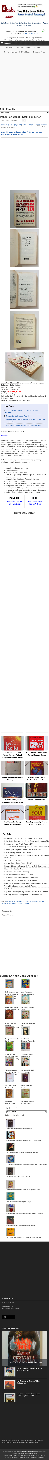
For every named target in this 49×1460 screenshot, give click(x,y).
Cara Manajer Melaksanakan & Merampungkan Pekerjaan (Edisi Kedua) (22, 133)
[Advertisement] (24, 80)
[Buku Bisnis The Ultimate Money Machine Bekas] (36, 743)
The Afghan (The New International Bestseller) (21, 877)
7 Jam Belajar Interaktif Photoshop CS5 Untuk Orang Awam (26, 1164)
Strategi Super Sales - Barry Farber (18, 1176)
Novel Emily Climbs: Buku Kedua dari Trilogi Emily (23, 838)
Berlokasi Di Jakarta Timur (38, 1455)
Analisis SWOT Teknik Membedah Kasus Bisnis (37, 778)
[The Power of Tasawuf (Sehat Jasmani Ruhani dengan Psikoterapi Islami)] (12, 743)
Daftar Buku (10, 48)
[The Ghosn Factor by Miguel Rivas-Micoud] (12, 812)
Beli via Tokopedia (10, 52)
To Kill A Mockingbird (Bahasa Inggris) (19, 1129)
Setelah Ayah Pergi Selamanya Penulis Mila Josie (23, 850)
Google (21, 1457)
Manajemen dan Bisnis (8, 903)
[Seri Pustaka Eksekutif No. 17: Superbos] (12, 768)
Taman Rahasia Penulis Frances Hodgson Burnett (23, 1190)
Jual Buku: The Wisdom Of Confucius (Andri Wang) (23, 1237)
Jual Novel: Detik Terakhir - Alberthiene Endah (22, 1152)
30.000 (8, 124)
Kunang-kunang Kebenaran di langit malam (21, 1226)
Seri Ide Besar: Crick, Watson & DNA (18, 863)
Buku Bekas (14, 124)
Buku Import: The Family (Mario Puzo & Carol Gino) (23, 1141)
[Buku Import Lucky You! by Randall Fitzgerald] (36, 812)
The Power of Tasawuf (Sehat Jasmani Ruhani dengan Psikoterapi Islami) (12, 755)
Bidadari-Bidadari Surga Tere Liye (17, 889)
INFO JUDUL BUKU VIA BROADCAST (30, 48)
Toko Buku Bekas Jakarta (16, 1455)
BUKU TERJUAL (23, 124)
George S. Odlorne (34, 124)
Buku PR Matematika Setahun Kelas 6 (18, 874)
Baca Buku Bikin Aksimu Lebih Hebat (33, 1457)
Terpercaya (27, 1455)
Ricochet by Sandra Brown (14, 869)
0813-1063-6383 (31, 33)
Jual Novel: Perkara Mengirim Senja (18, 1202)
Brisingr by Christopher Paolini (17, 416)
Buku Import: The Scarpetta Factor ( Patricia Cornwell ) (24, 1213)
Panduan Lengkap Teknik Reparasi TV (18, 844)
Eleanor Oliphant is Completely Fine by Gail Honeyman (25, 866)
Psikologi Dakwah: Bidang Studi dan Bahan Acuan (23, 895)
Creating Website (24, 1453)
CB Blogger (33, 1453)
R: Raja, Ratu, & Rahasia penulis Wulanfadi (20, 880)
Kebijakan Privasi (39, 52)
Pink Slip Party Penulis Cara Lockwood (18, 852)
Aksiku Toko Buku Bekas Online (26, 1451)
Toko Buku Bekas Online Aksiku (27, 1442)
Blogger (14, 1457)
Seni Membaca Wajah (36, 800)
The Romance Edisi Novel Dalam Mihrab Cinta (23, 425)
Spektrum (17, 126)
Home (3, 124)
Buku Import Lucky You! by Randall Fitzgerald (37, 823)
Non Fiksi (10, 126)
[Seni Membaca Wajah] (36, 790)
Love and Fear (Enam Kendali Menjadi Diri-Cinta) (12, 801)
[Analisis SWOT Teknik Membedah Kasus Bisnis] (36, 768)
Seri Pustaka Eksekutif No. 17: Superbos (12, 778)
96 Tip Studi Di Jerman (13, 860)
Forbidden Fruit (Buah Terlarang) (16, 872)
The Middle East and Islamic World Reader (20, 886)
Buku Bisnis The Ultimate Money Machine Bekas (36, 754)
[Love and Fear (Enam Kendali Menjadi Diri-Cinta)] (12, 790)
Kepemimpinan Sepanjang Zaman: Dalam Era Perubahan (26, 892)
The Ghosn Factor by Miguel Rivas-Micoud (12, 823)
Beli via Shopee (24, 52)
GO (24, 120)
